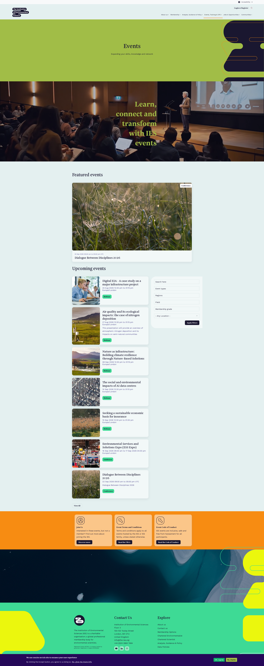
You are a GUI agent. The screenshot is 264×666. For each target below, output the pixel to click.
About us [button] (164, 14)
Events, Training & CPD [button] (212, 14)
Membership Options (167, 632)
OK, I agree (219, 660)
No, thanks (231, 660)
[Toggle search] (251, 8)
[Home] (20, 12)
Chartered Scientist (166, 639)
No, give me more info (82, 662)
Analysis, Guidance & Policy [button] (192, 14)
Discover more (84, 542)
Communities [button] (246, 14)
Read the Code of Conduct (168, 542)
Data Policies (163, 647)
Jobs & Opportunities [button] (231, 14)
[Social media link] (116, 648)
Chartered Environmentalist (170, 636)
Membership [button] (175, 14)
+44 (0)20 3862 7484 (123, 643)
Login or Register (241, 8)
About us (162, 624)
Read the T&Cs (124, 542)
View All (77, 506)
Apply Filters (192, 323)
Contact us (162, 628)
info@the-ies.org (121, 640)
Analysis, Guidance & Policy (170, 643)
